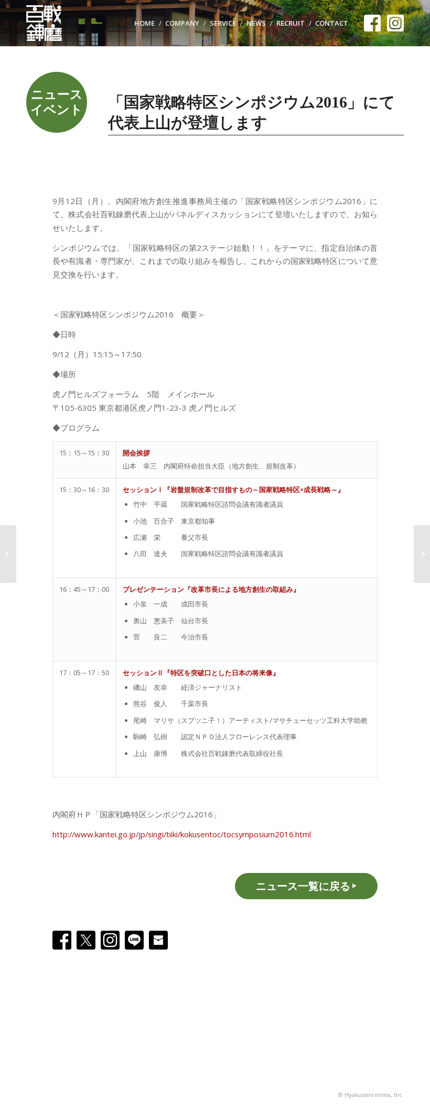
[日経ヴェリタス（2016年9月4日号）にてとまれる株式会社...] (422, 554)
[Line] (134, 940)
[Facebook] (61, 940)
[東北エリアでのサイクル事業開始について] (8, 554)
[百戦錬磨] (49, 23)
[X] (86, 940)
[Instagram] (110, 940)
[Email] (158, 940)
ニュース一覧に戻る (303, 886)
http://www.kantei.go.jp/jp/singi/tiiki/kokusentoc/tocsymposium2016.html (181, 834)
